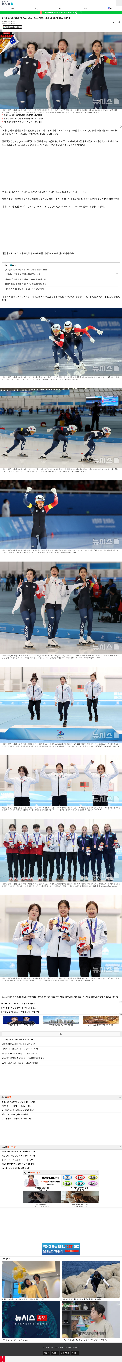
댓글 (61, 1034)
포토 (85, 8)
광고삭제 (2, 1359)
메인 (12, 8)
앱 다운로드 (65, 1353)
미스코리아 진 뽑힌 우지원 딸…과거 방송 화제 (24, 289)
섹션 (61, 8)
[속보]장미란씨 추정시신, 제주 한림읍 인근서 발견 (26, 269)
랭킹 (36, 8)
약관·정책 (67, 1347)
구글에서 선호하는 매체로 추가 (13, 27)
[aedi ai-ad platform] (13, 33)
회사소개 (46, 1347)
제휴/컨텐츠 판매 (57, 1347)
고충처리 (76, 1347)
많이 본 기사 (7, 1258)
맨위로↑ (75, 1353)
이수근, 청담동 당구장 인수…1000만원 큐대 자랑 (25, 279)
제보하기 (55, 1353)
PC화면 (46, 1353)
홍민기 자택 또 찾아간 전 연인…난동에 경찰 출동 (25, 284)
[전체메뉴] (119, 3)
